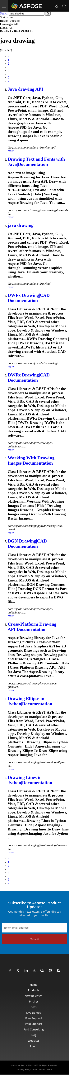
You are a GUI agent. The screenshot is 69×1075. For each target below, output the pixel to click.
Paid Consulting (34, 1029)
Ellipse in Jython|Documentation (30, 701)
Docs (33, 1007)
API (25, 89)
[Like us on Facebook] (10, 970)
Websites (33, 1040)
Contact (48, 1069)
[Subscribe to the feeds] (59, 970)
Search (4, 13)
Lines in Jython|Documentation (30, 780)
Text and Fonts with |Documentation (36, 162)
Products (33, 990)
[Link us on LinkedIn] (26, 970)
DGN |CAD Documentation (27, 543)
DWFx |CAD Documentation (29, 298)
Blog (33, 1035)
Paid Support (33, 1024)
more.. (11, 151)
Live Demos (33, 1012)
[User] (56, 6)
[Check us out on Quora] (42, 970)
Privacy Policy (24, 1069)
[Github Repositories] (50, 970)
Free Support (33, 1018)
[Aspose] (27, 6)
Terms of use (37, 1069)
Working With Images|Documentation (31, 460)
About (33, 1046)
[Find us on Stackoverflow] (34, 970)
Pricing (33, 1001)
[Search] (64, 6)
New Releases (34, 996)
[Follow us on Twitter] (18, 970)
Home (33, 984)
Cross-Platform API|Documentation (32, 627)
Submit (34, 939)
